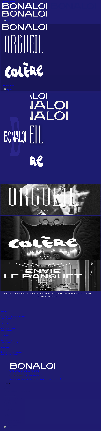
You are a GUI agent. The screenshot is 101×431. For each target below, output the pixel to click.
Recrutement (4, 335)
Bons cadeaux (4, 311)
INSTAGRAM (24, 371)
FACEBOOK (13, 371)
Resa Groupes (4, 323)
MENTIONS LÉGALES (18, 379)
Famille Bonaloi (5, 347)
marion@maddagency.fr (33, 375)
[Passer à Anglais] (8, 21)
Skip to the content (7, 2)
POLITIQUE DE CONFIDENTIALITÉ (45, 379)
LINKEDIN (35, 371)
